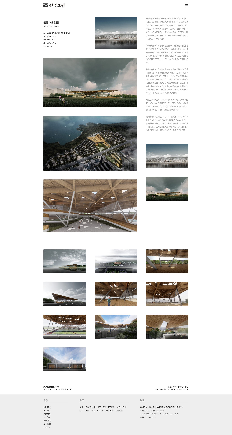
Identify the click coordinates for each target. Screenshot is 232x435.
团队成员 (47, 421)
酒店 (118, 407)
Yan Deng (152, 417)
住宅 (99, 407)
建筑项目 (47, 410)
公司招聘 (47, 424)
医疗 (87, 410)
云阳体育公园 (51, 22)
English (47, 427)
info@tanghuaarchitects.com (152, 410)
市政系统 (119, 410)
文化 (81, 407)
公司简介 (47, 417)
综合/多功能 (90, 407)
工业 (124, 407)
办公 (93, 410)
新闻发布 (47, 414)
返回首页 (47, 407)
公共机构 (100, 410)
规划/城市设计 (109, 407)
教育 (81, 410)
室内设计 (109, 410)
